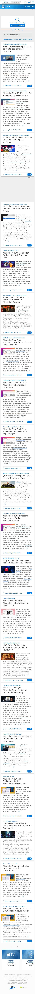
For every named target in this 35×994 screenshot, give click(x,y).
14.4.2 (18, 223)
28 (30, 771)
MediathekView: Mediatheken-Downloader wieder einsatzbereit (16, 868)
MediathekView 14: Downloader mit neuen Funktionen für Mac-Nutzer (17, 208)
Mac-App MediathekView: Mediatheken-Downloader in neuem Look (15, 603)
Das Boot (22, 753)
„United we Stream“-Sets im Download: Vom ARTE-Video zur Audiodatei (17, 825)
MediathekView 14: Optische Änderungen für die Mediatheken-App (15, 518)
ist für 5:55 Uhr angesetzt (16, 162)
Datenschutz (20, 983)
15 (30, 508)
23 (30, 290)
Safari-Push (25, 983)
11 (30, 375)
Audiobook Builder (21, 698)
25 (30, 174)
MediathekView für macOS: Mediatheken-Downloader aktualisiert (15, 384)
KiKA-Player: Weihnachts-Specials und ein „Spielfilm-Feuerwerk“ (15, 647)
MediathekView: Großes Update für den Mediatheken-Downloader (17, 738)
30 (30, 85)
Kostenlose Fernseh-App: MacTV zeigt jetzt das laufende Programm (17, 49)
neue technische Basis (18, 107)
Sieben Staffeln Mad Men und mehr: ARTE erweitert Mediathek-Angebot (16, 299)
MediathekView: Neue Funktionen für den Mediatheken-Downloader (14, 781)
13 (30, 593)
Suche (25, 2)
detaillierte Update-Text (23, 722)
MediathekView (20, 101)
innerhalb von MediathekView (12, 413)
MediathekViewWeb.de (10, 281)
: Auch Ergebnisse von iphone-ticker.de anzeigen (17, 39)
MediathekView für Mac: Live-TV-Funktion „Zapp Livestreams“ (17, 94)
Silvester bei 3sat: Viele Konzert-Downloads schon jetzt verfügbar (17, 139)
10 (30, 332)
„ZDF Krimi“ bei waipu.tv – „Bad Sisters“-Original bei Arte (17, 477)
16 (30, 553)
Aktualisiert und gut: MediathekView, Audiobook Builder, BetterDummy (15, 690)
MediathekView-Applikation (11, 925)
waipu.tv (18, 482)
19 (30, 858)
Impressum (13, 983)
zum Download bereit (12, 360)
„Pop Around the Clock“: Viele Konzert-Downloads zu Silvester (17, 561)
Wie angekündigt (21, 745)
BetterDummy (7, 704)
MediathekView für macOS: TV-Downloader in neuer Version (16, 909)
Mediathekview (20, 530)
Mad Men (21, 314)
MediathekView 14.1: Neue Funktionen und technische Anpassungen (15, 431)
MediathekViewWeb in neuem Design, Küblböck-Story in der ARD (16, 255)
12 (30, 901)
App (29, 2)
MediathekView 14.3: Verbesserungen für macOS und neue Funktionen (17, 342)
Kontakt (33, 2)
